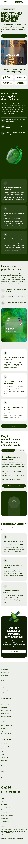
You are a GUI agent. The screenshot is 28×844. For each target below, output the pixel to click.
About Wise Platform (6, 725)
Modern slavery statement (8, 815)
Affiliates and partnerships (8, 763)
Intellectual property (6, 821)
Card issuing (4, 690)
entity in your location (17, 838)
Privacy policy (4, 801)
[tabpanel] (14, 484)
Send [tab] (8, 450)
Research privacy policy (7, 807)
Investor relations (5, 757)
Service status (4, 778)
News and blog (5, 746)
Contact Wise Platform (7, 734)
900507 (8, 832)
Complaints (4, 810)
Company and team (6, 743)
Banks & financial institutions (8, 702)
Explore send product (14, 486)
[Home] (5, 2)
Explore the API (5, 731)
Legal (2, 798)
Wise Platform (4, 675)
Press (2, 751)
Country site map (5, 812)
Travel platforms (5, 713)
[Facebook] (2, 792)
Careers (3, 754)
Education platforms (6, 704)
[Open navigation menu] (25, 2)
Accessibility (4, 818)
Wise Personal (5, 669)
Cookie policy (4, 804)
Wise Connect (4, 728)
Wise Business (5, 672)
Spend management (6, 710)
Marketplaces (4, 707)
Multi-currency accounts (7, 692)
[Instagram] (10, 792)
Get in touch (19, 2)
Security (3, 748)
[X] (6, 792)
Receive (3, 687)
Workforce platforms (6, 716)
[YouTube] (14, 792)
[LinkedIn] (19, 792)
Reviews (3, 766)
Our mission (4, 760)
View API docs (14, 651)
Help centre (4, 775)
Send (2, 684)
